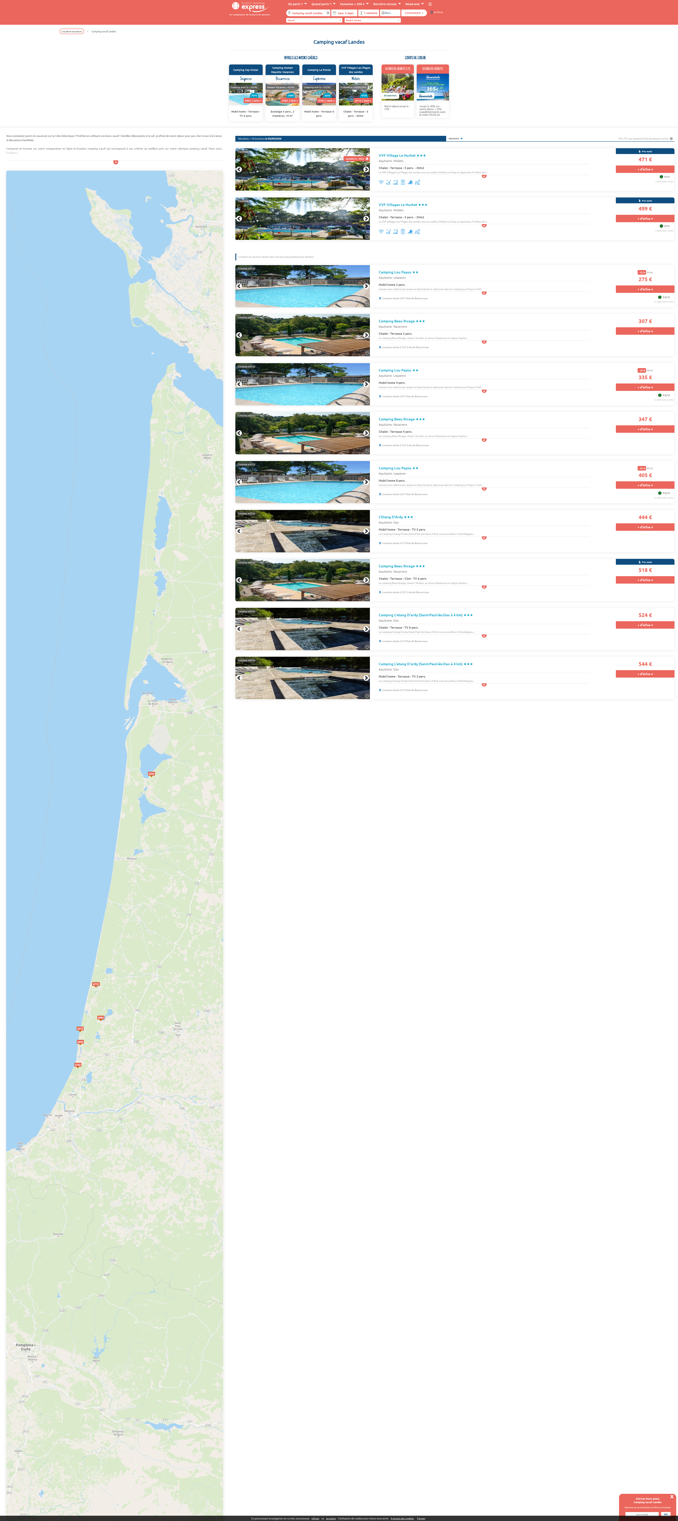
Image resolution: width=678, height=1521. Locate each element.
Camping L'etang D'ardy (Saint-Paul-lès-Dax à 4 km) (426, 615)
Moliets (398, 161)
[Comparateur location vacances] (249, 6)
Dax (396, 522)
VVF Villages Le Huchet (403, 204)
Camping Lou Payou (399, 272)
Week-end (412, 4)
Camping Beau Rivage (402, 321)
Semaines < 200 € (352, 4)
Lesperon (400, 277)
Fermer (421, 1518)
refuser (315, 1518)
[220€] (155, 777)
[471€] (99, 987)
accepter (331, 1518)
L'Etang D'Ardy (396, 517)
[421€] (83, 1032)
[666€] (83, 1045)
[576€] (81, 1068)
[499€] (104, 1021)
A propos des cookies (402, 1518)
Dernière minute (385, 4)
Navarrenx (400, 326)
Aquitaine (385, 161)
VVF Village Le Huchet (402, 155)
